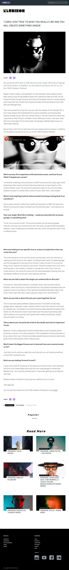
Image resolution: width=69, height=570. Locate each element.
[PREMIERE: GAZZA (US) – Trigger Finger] (18, 503)
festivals (36, 544)
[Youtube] (44, 558)
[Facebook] (51, 558)
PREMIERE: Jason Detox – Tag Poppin (50, 452)
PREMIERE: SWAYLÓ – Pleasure (15, 479)
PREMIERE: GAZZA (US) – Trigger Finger (17, 511)
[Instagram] (36, 558)
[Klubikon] (14, 10)
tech (35, 548)
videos (5, 546)
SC (9, 385)
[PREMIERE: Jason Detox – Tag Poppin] (50, 443)
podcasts (6, 539)
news (35, 539)
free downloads (8, 542)
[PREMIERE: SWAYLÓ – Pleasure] (18, 470)
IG (12, 385)
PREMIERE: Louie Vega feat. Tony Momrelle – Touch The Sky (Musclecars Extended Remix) (50, 482)
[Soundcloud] (59, 558)
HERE (55, 390)
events (36, 546)
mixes (5, 544)
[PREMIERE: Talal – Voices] (18, 443)
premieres (11, 449)
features (36, 541)
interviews (9, 405)
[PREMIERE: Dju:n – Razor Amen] (50, 503)
